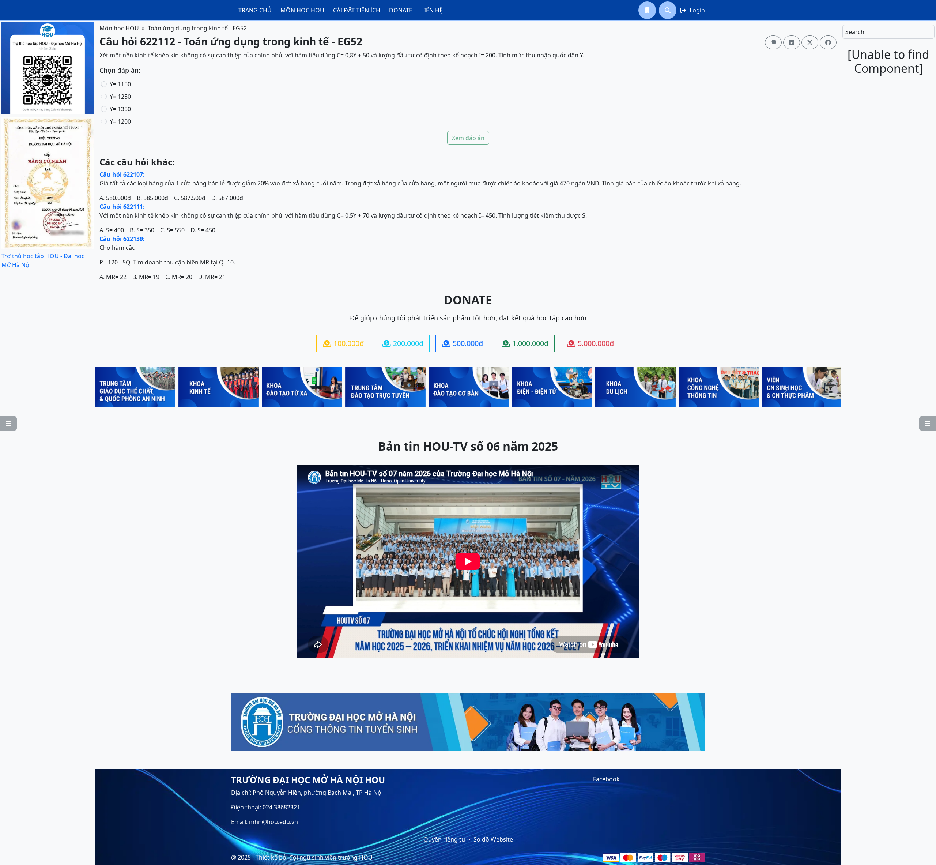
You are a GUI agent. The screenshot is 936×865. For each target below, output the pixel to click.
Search (854, 32)
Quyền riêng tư (444, 839)
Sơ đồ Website (493, 839)
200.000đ (402, 343)
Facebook (606, 779)
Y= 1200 (120, 121)
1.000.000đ (525, 343)
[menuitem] (255, 10)
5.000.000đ (590, 343)
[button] (647, 10)
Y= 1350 (120, 109)
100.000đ (343, 343)
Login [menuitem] (692, 10)
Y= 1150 (120, 84)
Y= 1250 (120, 97)
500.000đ (462, 343)
